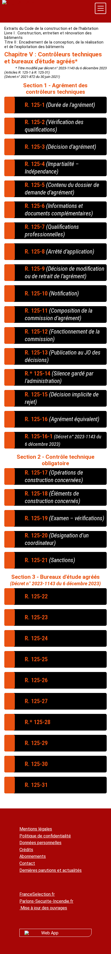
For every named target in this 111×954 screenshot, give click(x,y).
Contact (27, 863)
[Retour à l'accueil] (23, 2)
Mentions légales (35, 829)
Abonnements (32, 856)
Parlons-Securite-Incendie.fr (46, 901)
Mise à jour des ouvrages (43, 907)
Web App (49, 932)
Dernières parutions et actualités (50, 870)
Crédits (26, 849)
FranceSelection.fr (37, 894)
